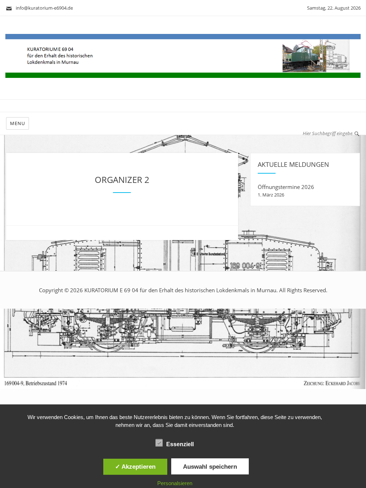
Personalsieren (174, 483)
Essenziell (180, 444)
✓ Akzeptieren (135, 466)
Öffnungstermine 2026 (286, 186)
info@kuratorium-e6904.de (43, 8)
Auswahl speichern (210, 466)
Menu (17, 123)
